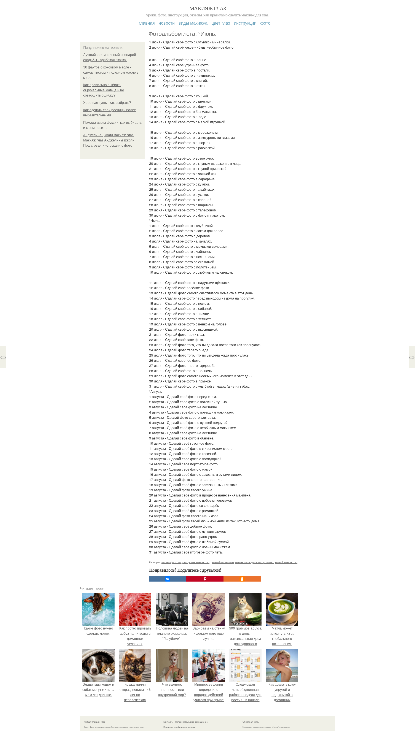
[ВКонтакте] (167, 579)
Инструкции (245, 23)
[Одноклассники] (242, 579)
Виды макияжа (193, 23)
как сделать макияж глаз (195, 562)
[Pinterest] (204, 579)
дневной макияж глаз (222, 562)
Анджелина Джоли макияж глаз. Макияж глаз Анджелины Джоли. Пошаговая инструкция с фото (109, 140)
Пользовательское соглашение (191, 721)
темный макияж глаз (286, 562)
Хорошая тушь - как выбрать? (107, 103)
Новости (167, 23)
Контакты (168, 721)
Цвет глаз (220, 23)
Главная (147, 23)
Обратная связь (251, 721)
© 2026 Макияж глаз (94, 721)
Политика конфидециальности (179, 726)
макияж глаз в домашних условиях (254, 562)
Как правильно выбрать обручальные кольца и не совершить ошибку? (103, 90)
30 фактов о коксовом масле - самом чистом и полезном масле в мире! (111, 72)
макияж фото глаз (171, 562)
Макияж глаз (207, 8)
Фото (265, 23)
